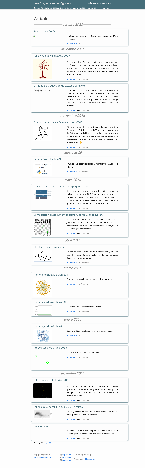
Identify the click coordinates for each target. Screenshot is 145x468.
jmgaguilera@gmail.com (43, 457)
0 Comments (84, 44)
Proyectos (94, 3)
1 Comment (83, 172)
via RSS (48, 443)
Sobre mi (105, 3)
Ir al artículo (72, 43)
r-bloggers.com (89, 459)
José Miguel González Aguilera (52, 3)
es (108, 8)
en (104, 8)
